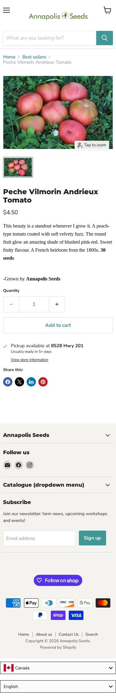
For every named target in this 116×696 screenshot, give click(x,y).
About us (44, 634)
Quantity (11, 290)
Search (91, 634)
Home (9, 57)
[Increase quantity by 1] (57, 304)
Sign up (92, 538)
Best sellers (34, 57)
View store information (29, 360)
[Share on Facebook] (7, 381)
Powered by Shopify (58, 647)
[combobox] (58, 668)
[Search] (104, 38)
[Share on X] (19, 381)
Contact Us (69, 634)
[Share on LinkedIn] (31, 381)
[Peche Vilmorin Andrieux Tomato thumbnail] (17, 167)
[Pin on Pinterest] (43, 381)
